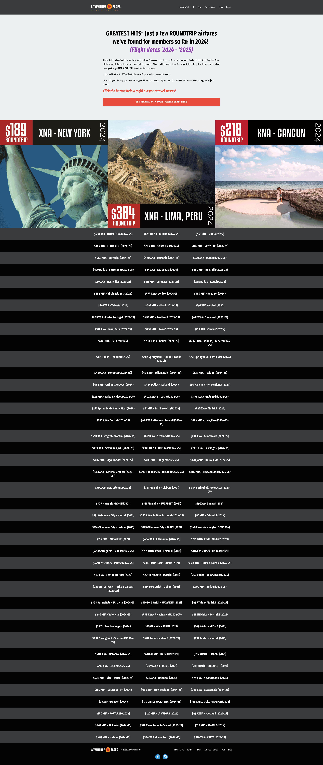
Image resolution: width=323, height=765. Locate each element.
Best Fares (197, 7)
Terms (189, 749)
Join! (221, 7)
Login (228, 7)
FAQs (223, 749)
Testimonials (210, 7)
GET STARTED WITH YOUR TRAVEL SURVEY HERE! (161, 101)
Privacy (198, 749)
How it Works (184, 7)
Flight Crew (179, 749)
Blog (230, 749)
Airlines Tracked (211, 749)
